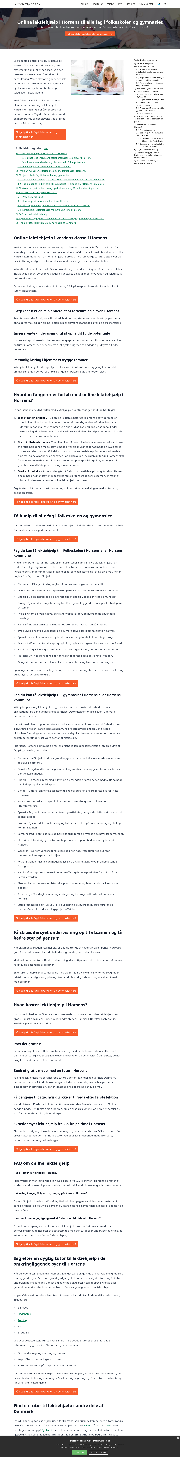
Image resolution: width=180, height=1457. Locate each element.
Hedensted (24, 1314)
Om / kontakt (146, 4)
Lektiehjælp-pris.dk (27, 4)
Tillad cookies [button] (79, 1452)
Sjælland (130, 4)
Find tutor (97, 4)
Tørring (22, 1320)
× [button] (178, 1438)
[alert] (90, 1446)
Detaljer (115, 1447)
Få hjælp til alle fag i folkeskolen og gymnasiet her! (90, 34)
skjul (46, 148)
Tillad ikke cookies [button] (98, 1452)
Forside (84, 4)
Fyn (120, 4)
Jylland (110, 4)
